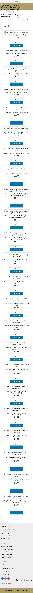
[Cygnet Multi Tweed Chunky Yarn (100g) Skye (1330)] (16, 321)
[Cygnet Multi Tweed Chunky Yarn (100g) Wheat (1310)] (16, 431)
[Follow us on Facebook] (2, 578)
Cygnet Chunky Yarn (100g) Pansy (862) (16, 53)
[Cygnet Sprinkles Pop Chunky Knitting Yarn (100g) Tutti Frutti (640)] (16, 234)
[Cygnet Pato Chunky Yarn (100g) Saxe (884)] (16, 149)
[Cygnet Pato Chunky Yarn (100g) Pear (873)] (16, 170)
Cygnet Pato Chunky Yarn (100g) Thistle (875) (16, 133)
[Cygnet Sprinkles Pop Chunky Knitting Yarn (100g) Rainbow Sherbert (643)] (16, 212)
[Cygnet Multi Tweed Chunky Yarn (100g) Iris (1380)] (16, 365)
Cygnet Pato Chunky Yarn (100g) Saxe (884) (16, 153)
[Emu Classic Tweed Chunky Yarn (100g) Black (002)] (16, 256)
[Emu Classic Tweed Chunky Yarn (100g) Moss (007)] (16, 278)
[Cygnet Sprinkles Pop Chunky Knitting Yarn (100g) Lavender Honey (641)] (16, 190)
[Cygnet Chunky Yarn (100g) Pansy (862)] (16, 50)
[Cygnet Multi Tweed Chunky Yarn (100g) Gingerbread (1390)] (16, 387)
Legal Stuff (5, 571)
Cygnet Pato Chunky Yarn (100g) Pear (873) (16, 173)
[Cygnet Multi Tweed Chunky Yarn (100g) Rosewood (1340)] (16, 343)
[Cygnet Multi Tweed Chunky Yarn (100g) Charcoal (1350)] (16, 409)
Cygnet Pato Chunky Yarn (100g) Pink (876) (16, 92)
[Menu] (29, 6)
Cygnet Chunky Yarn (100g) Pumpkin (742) (16, 35)
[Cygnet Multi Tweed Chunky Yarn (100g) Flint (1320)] (16, 299)
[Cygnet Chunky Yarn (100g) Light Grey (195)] (16, 70)
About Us (5, 561)
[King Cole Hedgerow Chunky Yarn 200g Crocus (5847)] (16, 475)
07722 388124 (17, 1)
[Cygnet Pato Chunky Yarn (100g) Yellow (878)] (16, 108)
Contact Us (5, 565)
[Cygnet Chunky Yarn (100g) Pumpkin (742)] (16, 32)
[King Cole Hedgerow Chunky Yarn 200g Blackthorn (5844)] (16, 453)
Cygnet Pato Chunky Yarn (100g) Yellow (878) (16, 112)
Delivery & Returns (7, 568)
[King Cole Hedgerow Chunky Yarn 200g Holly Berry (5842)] (16, 497)
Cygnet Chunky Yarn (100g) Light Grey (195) (16, 74)
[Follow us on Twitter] (5, 578)
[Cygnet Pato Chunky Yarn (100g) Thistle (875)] (16, 129)
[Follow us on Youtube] (8, 578)
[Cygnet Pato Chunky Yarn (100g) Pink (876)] (16, 89)
